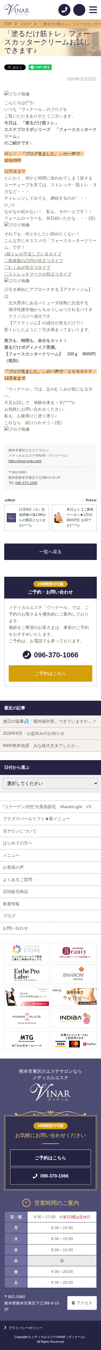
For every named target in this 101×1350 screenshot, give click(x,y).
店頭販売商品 (15, 891)
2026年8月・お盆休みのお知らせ (34, 733)
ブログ (9, 915)
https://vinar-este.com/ (25, 461)
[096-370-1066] (64, 10)
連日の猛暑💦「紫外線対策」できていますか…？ (50, 721)
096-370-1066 (26, 483)
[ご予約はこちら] (79, 10)
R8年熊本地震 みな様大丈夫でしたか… (41, 745)
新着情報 (11, 903)
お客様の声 (13, 867)
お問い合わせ (15, 928)
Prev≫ (91, 500)
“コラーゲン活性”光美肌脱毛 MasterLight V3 (47, 806)
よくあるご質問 (17, 879)
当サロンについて (19, 831)
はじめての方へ (17, 843)
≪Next (9, 500)
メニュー (11, 855)
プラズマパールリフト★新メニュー (36, 818)
